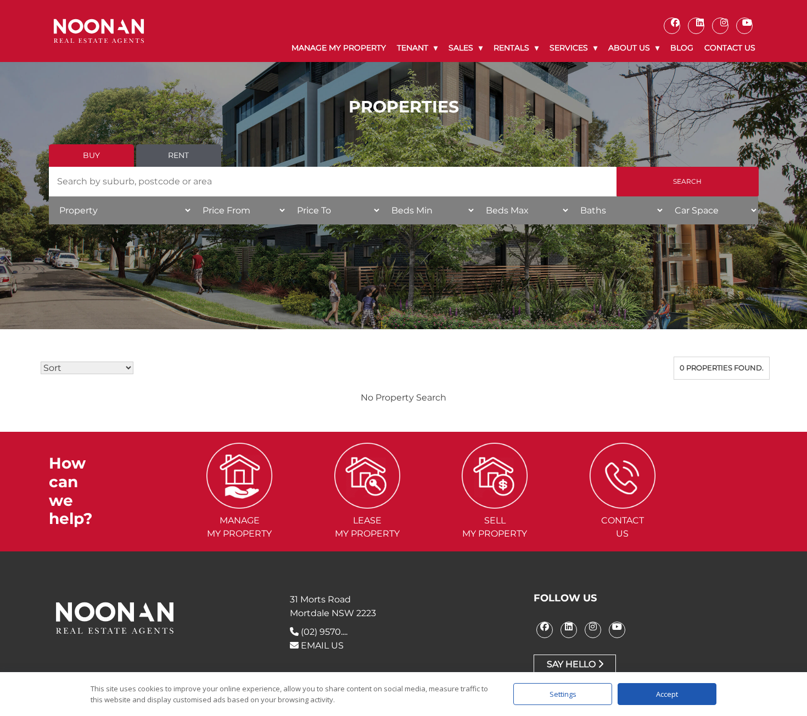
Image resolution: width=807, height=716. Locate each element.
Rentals (511, 48)
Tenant (412, 48)
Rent (178, 155)
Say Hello (572, 664)
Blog (681, 48)
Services (569, 48)
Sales (461, 48)
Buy (91, 155)
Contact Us (729, 48)
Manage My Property (339, 48)
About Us (629, 48)
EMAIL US (321, 645)
